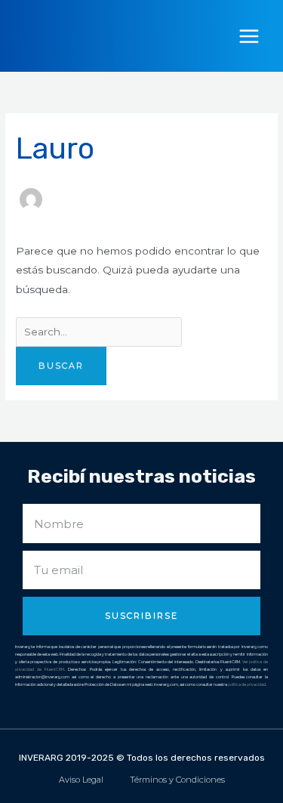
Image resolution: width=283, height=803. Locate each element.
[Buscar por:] (99, 332)
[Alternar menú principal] (249, 36)
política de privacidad (247, 684)
